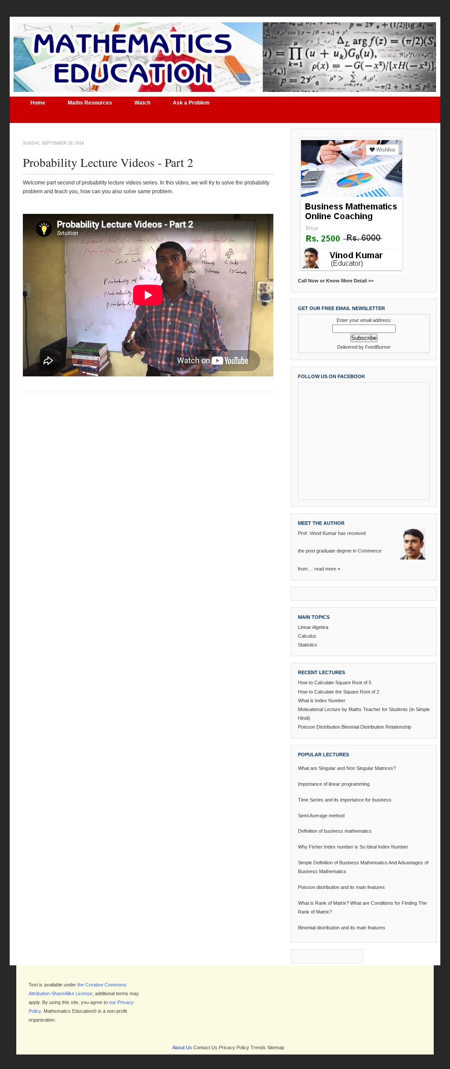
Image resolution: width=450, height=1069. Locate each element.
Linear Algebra (313, 627)
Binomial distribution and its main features (341, 927)
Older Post (262, 418)
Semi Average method (321, 815)
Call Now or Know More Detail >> (336, 280)
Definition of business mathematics (335, 831)
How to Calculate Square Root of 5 (334, 682)
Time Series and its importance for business (345, 799)
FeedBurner (378, 347)
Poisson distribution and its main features (341, 887)
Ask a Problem (191, 103)
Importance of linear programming (334, 784)
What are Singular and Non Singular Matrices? (347, 768)
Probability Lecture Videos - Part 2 (108, 162)
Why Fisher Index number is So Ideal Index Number (353, 846)
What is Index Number (321, 700)
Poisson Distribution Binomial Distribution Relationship (354, 727)
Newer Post (35, 418)
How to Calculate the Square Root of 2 (338, 691)
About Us (182, 1047)
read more (325, 568)
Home (37, 103)
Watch (142, 103)
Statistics (307, 644)
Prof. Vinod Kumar (317, 533)
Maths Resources (90, 103)
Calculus (307, 636)
